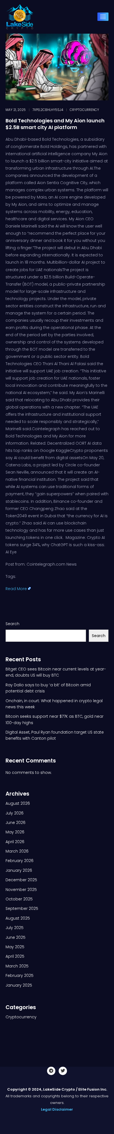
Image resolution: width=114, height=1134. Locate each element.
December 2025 (21, 880)
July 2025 (15, 927)
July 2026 (15, 813)
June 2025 (15, 937)
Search (12, 624)
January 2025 (19, 985)
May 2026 (15, 832)
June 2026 (15, 822)
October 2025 (19, 899)
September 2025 (22, 908)
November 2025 (21, 889)
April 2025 (15, 956)
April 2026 (15, 842)
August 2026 (18, 803)
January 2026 (19, 870)
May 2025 (15, 947)
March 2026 (17, 851)
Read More (16, 588)
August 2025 (18, 918)
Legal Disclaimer (57, 1109)
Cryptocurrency (84, 110)
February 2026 (19, 860)
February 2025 (19, 975)
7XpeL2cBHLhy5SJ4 (47, 110)
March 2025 (17, 966)
